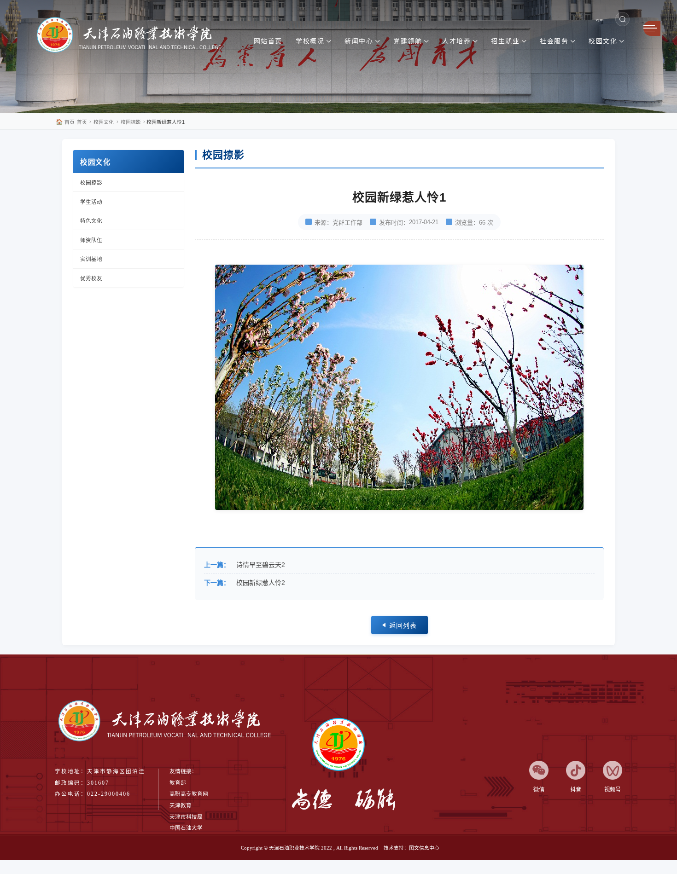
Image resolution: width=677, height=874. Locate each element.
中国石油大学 (186, 828)
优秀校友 (91, 278)
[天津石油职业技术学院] (133, 36)
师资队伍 (91, 240)
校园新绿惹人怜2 (260, 582)
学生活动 (91, 202)
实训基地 (91, 259)
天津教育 (180, 805)
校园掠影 (131, 122)
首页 (65, 122)
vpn (599, 19)
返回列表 (403, 625)
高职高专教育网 (188, 794)
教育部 (177, 783)
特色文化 (91, 221)
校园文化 (103, 122)
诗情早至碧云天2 (260, 564)
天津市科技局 (186, 817)
